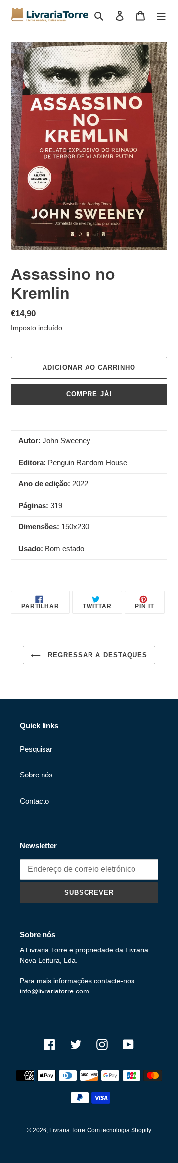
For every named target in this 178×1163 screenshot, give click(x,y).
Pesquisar (36, 749)
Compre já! (88, 394)
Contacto (34, 801)
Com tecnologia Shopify (119, 1130)
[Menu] (161, 15)
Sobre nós (36, 775)
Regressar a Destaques (96, 655)
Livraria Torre (67, 1130)
